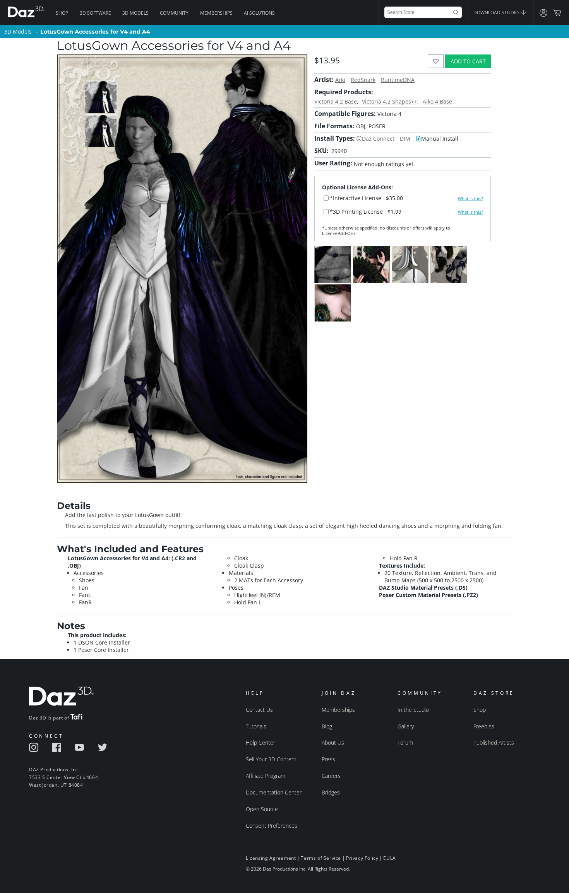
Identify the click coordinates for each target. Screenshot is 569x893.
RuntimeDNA (398, 79)
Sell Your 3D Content (271, 759)
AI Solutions (259, 13)
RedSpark (363, 79)
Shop (62, 13)
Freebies (483, 726)
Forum (405, 742)
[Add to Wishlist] (436, 61)
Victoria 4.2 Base (335, 101)
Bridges (331, 792)
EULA (389, 858)
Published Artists (493, 742)
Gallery (406, 726)
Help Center (260, 742)
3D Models (135, 13)
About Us (333, 742)
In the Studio (413, 709)
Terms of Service (321, 858)
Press (328, 759)
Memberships (216, 13)
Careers (331, 775)
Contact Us (259, 709)
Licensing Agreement (271, 858)
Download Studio (496, 12)
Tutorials (256, 726)
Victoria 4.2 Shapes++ (389, 101)
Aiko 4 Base (437, 101)
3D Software (95, 13)
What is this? (470, 198)
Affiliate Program (265, 775)
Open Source (262, 809)
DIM (405, 138)
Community (174, 13)
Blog (327, 726)
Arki (340, 79)
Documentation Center (274, 792)
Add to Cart (468, 61)
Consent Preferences (271, 825)
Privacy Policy (362, 858)
